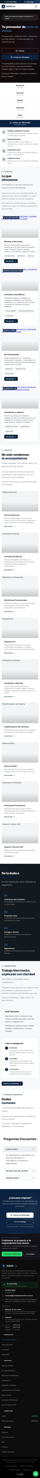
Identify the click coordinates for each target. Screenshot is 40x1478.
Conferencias (9, 316)
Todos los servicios (8, 1437)
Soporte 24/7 (9, 431)
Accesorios (5, 1349)
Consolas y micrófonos (14, 294)
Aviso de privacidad (11, 1466)
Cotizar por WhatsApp (21, 57)
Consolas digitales (10, 311)
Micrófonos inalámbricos (26, 311)
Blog (3, 1442)
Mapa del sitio (27, 1470)
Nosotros (5, 1432)
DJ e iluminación (11, 354)
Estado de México (20, 1421)
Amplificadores (25, 426)
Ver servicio (10, 261)
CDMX (20, 1416)
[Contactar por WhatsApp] (35, 1473)
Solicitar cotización (8, 1452)
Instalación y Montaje (9, 1385)
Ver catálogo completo (9, 1340)
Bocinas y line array (13, 241)
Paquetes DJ (9, 368)
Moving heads (9, 373)
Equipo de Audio (7, 1345)
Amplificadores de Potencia (11, 1390)
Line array (30, 256)
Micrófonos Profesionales (10, 1375)
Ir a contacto (30, 1254)
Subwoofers (21, 256)
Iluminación (5, 1354)
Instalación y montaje (11, 426)
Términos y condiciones (26, 1466)
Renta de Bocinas (7, 1366)
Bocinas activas (9, 256)
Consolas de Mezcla (8, 1370)
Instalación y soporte (14, 412)
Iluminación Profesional (9, 1400)
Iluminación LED (20, 368)
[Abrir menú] (36, 6)
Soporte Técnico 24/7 (9, 1405)
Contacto (5, 1447)
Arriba (21, 1474)
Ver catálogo (20, 51)
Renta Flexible (6, 1395)
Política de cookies (14, 1470)
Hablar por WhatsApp (11, 1084)
